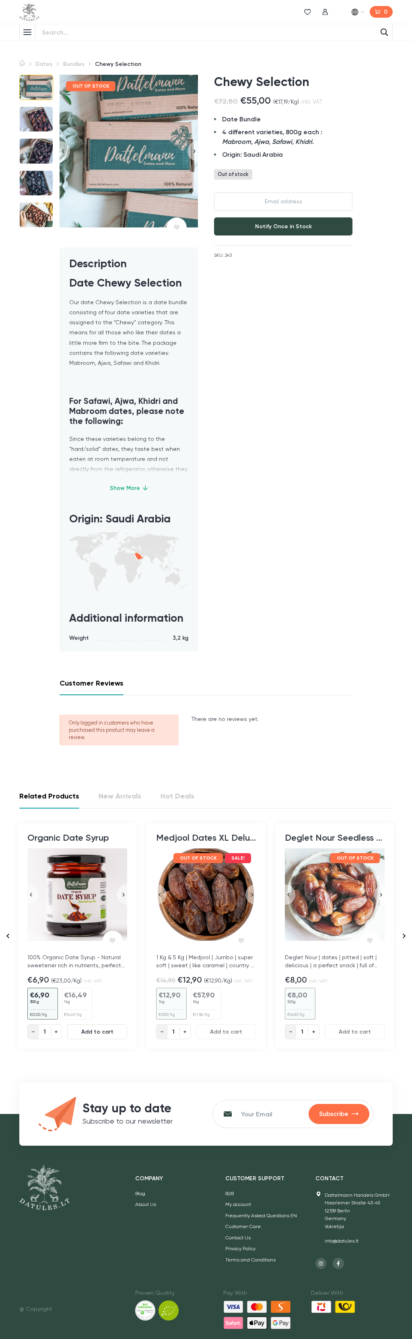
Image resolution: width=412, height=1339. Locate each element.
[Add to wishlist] (177, 227)
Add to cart (97, 1031)
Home (22, 63)
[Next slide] (192, 151)
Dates (43, 64)
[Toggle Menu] (27, 32)
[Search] (384, 32)
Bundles (73, 64)
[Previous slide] (65, 151)
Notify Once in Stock (283, 226)
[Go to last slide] (8, 936)
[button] (36, 87)
